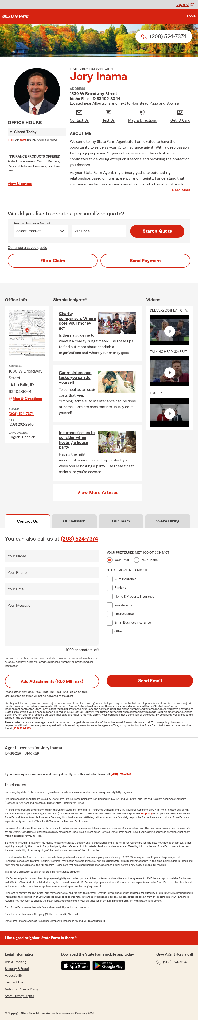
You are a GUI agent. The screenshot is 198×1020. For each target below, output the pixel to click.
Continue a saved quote (27, 248)
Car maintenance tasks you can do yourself (75, 377)
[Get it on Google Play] (108, 965)
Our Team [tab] (121, 521)
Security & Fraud (17, 969)
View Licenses (20, 184)
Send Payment (145, 260)
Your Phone (17, 573)
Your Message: (19, 605)
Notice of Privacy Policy (21, 989)
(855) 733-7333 (22, 728)
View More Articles (97, 492)
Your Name (17, 556)
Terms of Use (14, 982)
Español (182, 4)
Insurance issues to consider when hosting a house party (77, 439)
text (23, 140)
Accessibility (14, 975)
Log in (191, 16)
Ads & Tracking (15, 962)
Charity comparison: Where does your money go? (77, 320)
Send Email (150, 680)
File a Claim (52, 260)
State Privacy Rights (19, 996)
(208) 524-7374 (21, 414)
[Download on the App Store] (75, 965)
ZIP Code (82, 231)
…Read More (179, 190)
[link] (15, 16)
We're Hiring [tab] (167, 521)
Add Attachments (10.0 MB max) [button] (52, 681)
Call (11, 140)
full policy (146, 813)
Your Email (16, 589)
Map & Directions (27, 399)
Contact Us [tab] (27, 521)
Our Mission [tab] (74, 521)
